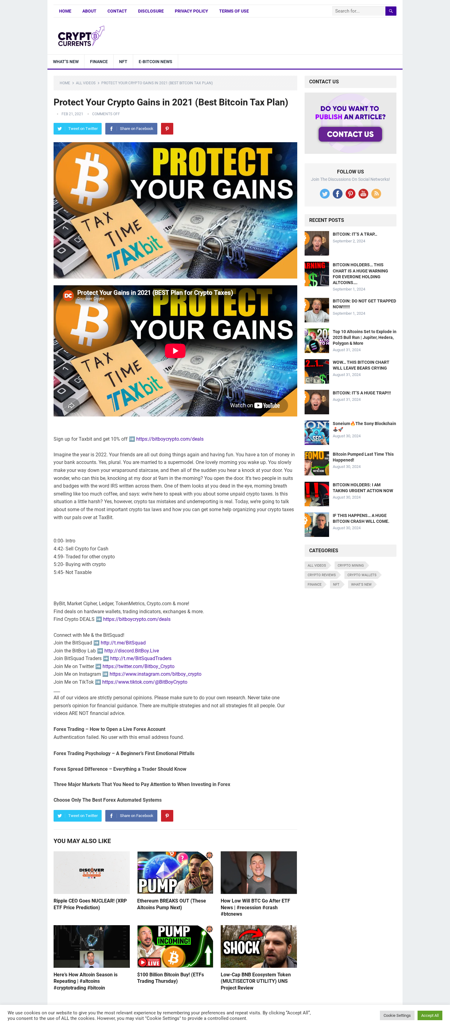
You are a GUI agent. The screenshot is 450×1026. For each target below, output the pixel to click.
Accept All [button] (430, 1015)
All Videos (86, 83)
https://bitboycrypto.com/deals (170, 439)
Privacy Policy (191, 11)
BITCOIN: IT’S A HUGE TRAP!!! (362, 392)
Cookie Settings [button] (397, 1015)
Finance (99, 61)
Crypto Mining (351, 566)
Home (65, 11)
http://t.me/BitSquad (123, 643)
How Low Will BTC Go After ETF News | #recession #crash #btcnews (255, 907)
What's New (361, 585)
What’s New (66, 61)
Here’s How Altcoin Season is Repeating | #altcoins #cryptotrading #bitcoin (86, 981)
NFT (123, 61)
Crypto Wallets (362, 575)
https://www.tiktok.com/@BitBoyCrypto (144, 682)
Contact (117, 11)
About (89, 11)
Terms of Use (234, 11)
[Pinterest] (167, 129)
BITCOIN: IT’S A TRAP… (355, 234)
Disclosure (151, 11)
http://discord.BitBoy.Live (131, 651)
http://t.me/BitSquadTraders (140, 658)
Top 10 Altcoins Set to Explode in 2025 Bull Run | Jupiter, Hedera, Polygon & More (364, 337)
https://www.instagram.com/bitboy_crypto (155, 674)
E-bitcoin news (155, 61)
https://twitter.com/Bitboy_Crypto (138, 666)
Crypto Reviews (322, 575)
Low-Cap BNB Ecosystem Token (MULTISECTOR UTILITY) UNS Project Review (256, 981)
